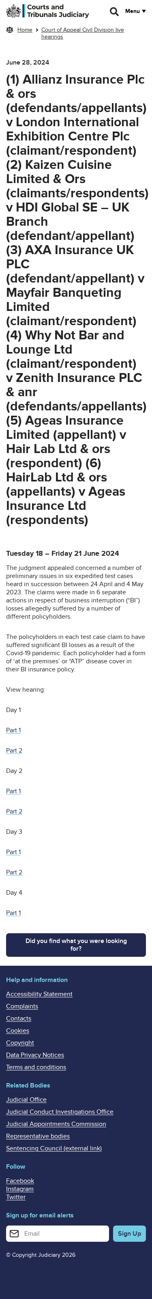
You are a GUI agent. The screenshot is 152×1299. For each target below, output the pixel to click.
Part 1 (13, 730)
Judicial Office (26, 1100)
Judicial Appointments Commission (56, 1124)
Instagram (20, 1189)
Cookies (17, 1031)
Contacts (18, 1018)
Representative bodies (38, 1136)
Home (24, 29)
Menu (132, 11)
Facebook (20, 1181)
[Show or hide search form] (115, 12)
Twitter (16, 1197)
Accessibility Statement (39, 994)
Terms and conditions (36, 1067)
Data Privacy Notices (35, 1055)
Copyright (20, 1043)
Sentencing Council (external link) (54, 1148)
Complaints (22, 1006)
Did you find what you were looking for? (76, 945)
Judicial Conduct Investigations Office (59, 1112)
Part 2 (14, 751)
